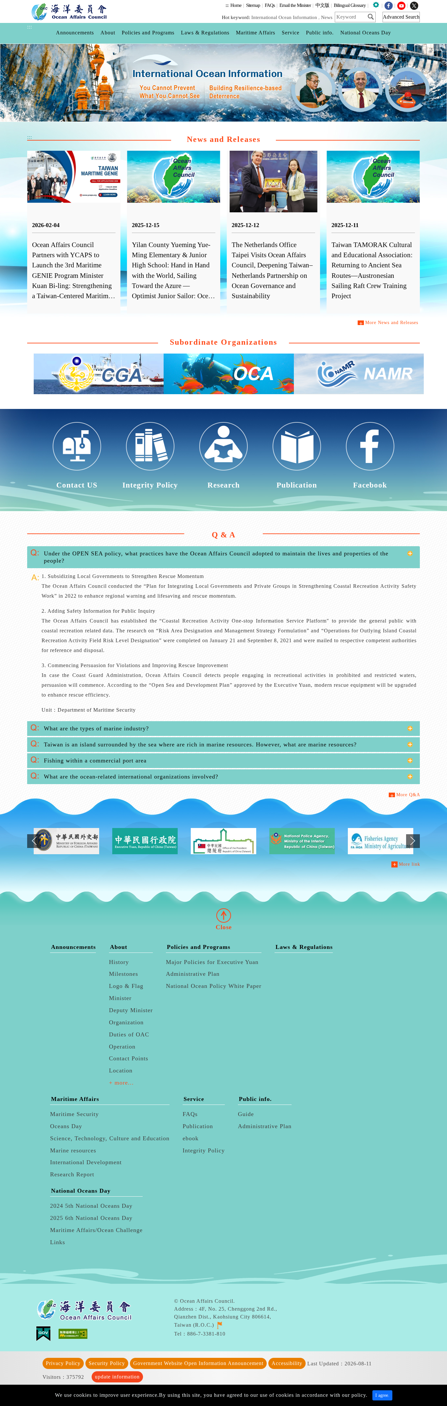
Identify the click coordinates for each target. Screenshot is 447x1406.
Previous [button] (34, 846)
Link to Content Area (25, 4)
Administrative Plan (193, 974)
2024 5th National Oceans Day (91, 1206)
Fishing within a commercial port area (95, 760)
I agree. (382, 1395)
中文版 (322, 5)
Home (235, 5)
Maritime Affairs (75, 1099)
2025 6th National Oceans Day (91, 1218)
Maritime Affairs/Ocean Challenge (96, 1230)
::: (226, 5)
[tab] (223, 557)
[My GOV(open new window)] (47, 1333)
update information (117, 1376)
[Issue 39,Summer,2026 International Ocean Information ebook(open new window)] (223, 83)
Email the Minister (295, 5)
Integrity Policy (204, 1150)
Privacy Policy (63, 1363)
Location (121, 1070)
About (118, 947)
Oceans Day (66, 1126)
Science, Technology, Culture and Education (110, 1138)
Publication (198, 1126)
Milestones (123, 974)
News (326, 17)
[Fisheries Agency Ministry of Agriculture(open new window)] (380, 841)
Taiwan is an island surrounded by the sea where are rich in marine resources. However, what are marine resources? (200, 744)
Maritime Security (74, 1114)
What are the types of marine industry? (96, 728)
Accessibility (287, 1363)
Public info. (255, 1099)
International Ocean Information (284, 17)
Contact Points (128, 1058)
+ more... (121, 1082)
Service (194, 1099)
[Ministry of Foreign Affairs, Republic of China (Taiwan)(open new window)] (66, 841)
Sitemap (253, 5)
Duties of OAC (129, 1034)
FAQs (270, 5)
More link (409, 864)
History (119, 962)
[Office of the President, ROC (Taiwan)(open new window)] (223, 841)
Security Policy (107, 1363)
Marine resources (73, 1150)
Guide (246, 1114)
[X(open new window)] (414, 5)
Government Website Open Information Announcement (198, 1363)
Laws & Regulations (304, 947)
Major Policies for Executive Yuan (212, 962)
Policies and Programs (198, 947)
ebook (191, 1138)
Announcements (73, 947)
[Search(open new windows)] (373, 17)
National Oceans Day (81, 1190)
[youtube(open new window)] (401, 5)
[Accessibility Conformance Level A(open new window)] (73, 1333)
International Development (86, 1162)
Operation (122, 1046)
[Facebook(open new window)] (388, 5)
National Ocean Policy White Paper (213, 986)
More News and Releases (391, 322)
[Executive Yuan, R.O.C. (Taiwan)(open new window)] (145, 841)
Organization (126, 1022)
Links (57, 1242)
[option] (223, 83)
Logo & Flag (126, 986)
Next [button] (413, 846)
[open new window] (219, 1325)
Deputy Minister (131, 1010)
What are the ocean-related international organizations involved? (131, 776)
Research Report (72, 1174)
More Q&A (408, 794)
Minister (120, 998)
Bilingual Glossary (350, 5)
